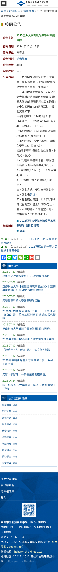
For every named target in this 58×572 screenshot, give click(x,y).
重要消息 (9, 404)
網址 (32, 194)
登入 (3, 497)
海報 (22, 231)
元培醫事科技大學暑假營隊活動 (21, 300)
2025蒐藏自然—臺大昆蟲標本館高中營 (29, 248)
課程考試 (9, 417)
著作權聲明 (7, 485)
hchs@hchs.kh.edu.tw (28, 551)
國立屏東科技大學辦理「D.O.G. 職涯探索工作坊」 (29, 386)
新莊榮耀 (9, 443)
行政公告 (9, 411)
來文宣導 (9, 463)
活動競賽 (10, 437)
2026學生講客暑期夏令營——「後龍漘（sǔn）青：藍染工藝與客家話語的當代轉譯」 (29, 314)
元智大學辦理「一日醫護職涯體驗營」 (25, 374)
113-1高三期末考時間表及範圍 (29, 241)
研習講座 (10, 450)
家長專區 (9, 424)
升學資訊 (9, 430)
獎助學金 (9, 456)
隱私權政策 (7, 491)
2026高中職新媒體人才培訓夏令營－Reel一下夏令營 (29, 362)
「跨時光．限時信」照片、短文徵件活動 (26, 350)
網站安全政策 (9, 479)
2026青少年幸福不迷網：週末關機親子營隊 (28, 339)
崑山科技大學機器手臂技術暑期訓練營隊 (26, 329)
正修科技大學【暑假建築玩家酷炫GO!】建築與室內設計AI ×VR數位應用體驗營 (29, 288)
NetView (29, 561)
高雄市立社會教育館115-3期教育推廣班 (26, 276)
